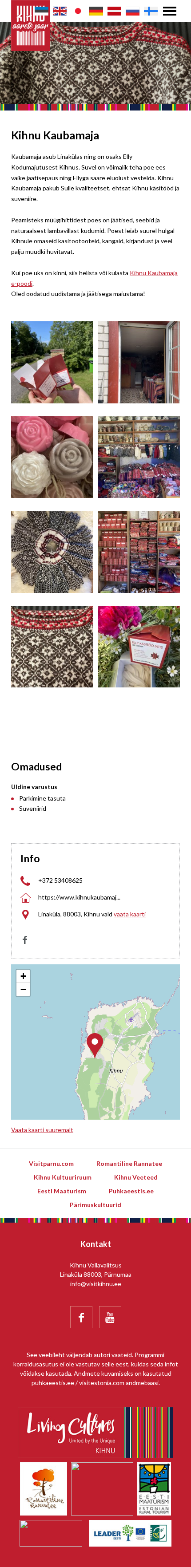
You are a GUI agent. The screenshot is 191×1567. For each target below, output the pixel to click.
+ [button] (23, 976)
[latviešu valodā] (114, 11)
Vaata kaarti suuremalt (42, 1129)
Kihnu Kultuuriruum (63, 1177)
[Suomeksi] (151, 11)
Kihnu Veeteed (136, 1177)
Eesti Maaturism (61, 1191)
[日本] (78, 11)
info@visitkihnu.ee (95, 1283)
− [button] (23, 989)
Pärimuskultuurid (95, 1204)
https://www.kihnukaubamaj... (79, 897)
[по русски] (132, 11)
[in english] (60, 11)
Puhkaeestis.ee (131, 1191)
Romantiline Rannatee (129, 1163)
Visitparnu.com (51, 1163)
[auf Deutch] (96, 11)
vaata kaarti (130, 914)
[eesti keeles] (41, 11)
